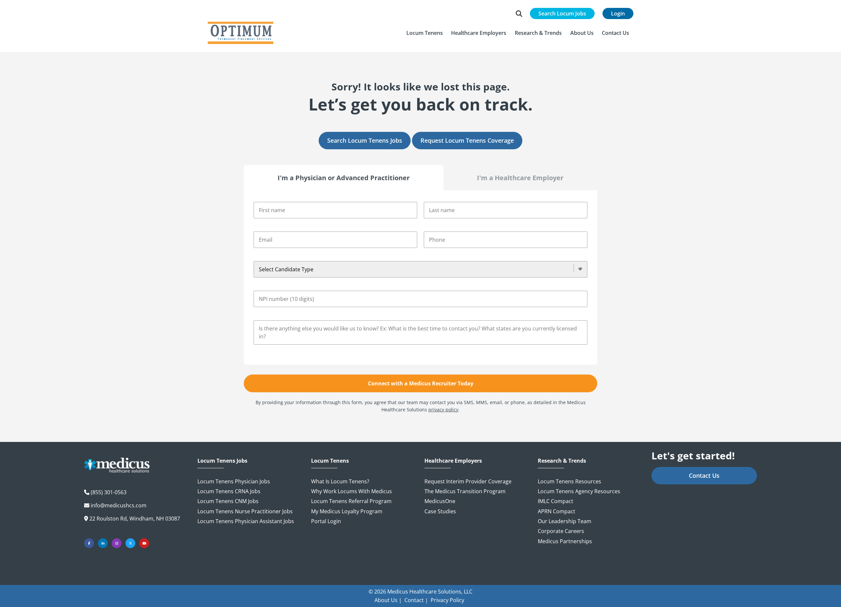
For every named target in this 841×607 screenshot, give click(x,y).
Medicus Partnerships (565, 541)
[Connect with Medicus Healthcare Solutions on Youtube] (144, 543)
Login (618, 13)
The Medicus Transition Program (465, 491)
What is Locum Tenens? (340, 481)
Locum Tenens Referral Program (351, 501)
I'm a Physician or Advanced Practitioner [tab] (344, 177)
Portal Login (326, 521)
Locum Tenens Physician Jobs (233, 481)
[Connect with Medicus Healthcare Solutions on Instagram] (117, 543)
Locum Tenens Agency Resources (579, 491)
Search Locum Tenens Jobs (364, 140)
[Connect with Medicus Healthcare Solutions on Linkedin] (103, 543)
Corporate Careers (561, 531)
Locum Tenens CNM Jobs (228, 501)
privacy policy (443, 409)
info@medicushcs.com (119, 505)
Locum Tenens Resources (569, 481)
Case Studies (440, 511)
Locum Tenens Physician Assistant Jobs (245, 521)
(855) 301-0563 (108, 492)
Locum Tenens (330, 461)
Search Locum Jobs (562, 13)
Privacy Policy (447, 600)
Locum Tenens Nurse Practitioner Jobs (245, 511)
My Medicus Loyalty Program (346, 511)
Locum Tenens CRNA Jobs (229, 491)
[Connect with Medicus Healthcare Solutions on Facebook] (89, 543)
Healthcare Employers (453, 461)
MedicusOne (439, 501)
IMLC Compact (555, 501)
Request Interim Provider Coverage (467, 481)
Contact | (416, 600)
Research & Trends (562, 461)
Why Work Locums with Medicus (351, 491)
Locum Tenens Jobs (222, 461)
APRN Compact (556, 511)
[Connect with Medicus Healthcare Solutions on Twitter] (130, 543)
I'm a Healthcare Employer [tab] (520, 177)
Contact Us (704, 475)
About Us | (388, 600)
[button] (424, 32)
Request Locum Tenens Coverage (467, 140)
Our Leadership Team (564, 521)
